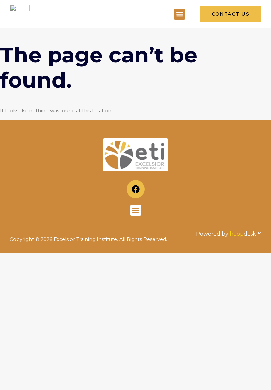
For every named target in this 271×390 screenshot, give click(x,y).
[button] (179, 14)
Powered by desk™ (228, 234)
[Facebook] (136, 189)
